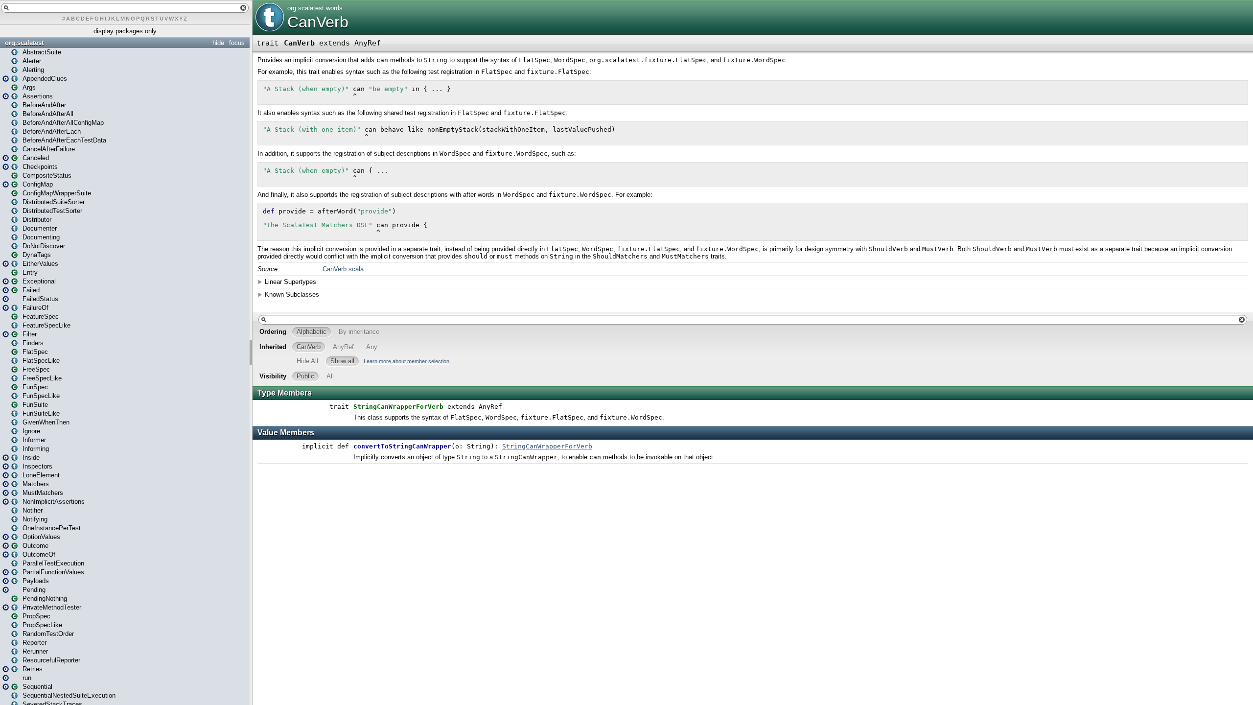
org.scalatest (24, 43)
